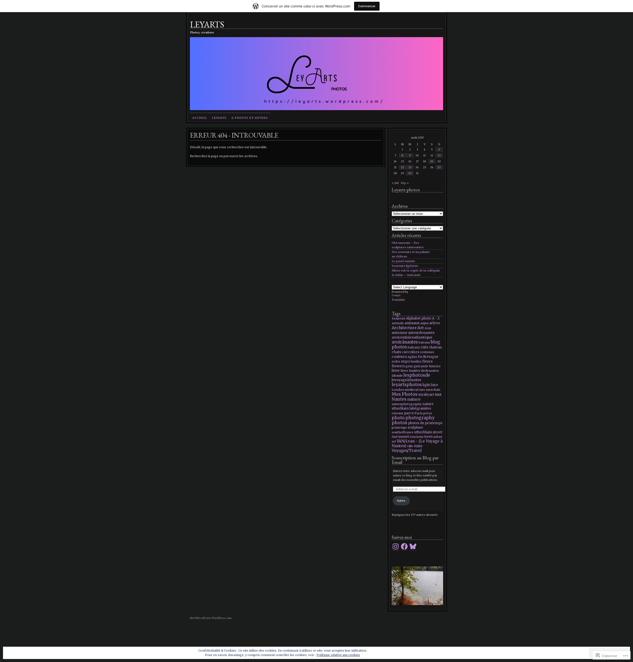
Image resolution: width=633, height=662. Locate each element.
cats (424, 347)
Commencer (367, 6)
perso (427, 413)
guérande (421, 366)
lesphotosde (416, 375)
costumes (427, 352)
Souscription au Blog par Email (415, 460)
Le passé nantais (403, 261)
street (437, 432)
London (398, 390)
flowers (398, 366)
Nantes (399, 399)
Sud (394, 437)
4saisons (398, 318)
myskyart (426, 394)
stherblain (423, 432)
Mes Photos (404, 394)
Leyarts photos (406, 190)
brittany (414, 347)
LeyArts (207, 24)
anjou (424, 323)
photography (420, 417)
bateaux (424, 342)
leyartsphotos (407, 384)
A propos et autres (249, 118)
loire (434, 385)
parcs (409, 413)
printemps (399, 427)
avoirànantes (405, 342)
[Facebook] (404, 546)
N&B (438, 394)
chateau (435, 347)
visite (418, 446)
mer (422, 390)
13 (439, 155)
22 (402, 167)
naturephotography (407, 404)
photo (398, 417)
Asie (428, 328)
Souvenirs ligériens (405, 266)
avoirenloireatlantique (412, 337)
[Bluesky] (413, 546)
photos (399, 422)
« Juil (395, 183)
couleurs (399, 356)
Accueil (199, 118)
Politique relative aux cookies (338, 655)
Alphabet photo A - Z (423, 318)
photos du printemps (425, 423)
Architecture (404, 327)
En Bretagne (428, 357)
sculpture (415, 427)
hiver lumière (410, 370)
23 (409, 167)
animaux (412, 323)
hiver (396, 370)
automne (399, 332)
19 (431, 161)
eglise (412, 357)
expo (405, 361)
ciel (404, 352)
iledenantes (430, 370)
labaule (397, 375)
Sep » (405, 183)
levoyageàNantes (406, 380)
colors (413, 352)
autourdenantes (421, 333)
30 (410, 173)
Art (420, 327)
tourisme (417, 437)
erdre (396, 361)
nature (413, 399)
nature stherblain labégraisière (412, 406)
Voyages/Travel (407, 450)
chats (396, 352)
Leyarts (219, 118)
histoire (435, 366)
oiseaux (397, 413)
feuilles (416, 361)
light (426, 385)
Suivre (401, 500)
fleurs (427, 361)
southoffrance (402, 432)
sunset (403, 437)
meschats (433, 390)
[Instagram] (396, 546)
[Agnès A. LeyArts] (417, 585)
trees (428, 437)
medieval (411, 390)
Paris (418, 413)
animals (398, 323)
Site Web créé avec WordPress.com (210, 618)
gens (409, 366)
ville (410, 446)
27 (439, 167)
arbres (434, 323)
